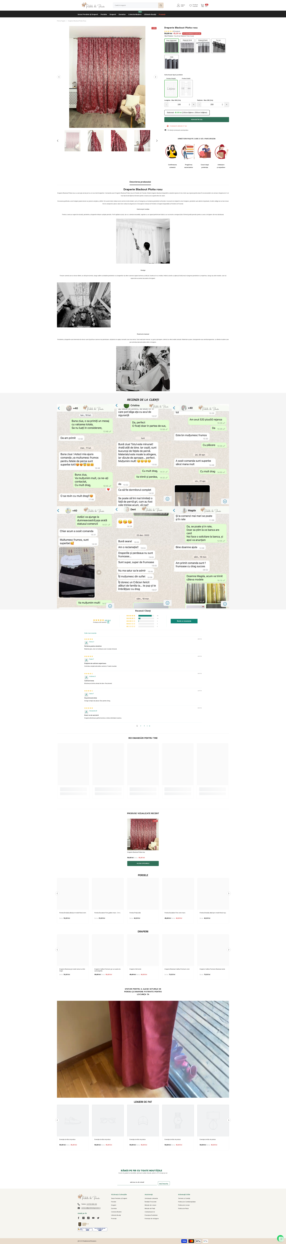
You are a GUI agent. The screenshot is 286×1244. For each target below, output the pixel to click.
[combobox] (135, 5)
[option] (107, 77)
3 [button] (144, 726)
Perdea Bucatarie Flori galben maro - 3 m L (107, 913)
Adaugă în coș (196, 119)
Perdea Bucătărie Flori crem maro (175, 913)
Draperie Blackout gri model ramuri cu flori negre (72, 970)
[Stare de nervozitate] (98, 1218)
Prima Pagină (61, 21)
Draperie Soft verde (135, 969)
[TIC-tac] (88, 1218)
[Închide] (42, 1229)
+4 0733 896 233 (91, 1204)
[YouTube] (93, 1218)
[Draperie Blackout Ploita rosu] (143, 834)
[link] (85, 455)
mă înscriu (163, 1184)
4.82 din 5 (108, 620)
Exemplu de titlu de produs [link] (67, 1139)
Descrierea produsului (140, 182)
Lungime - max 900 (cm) (172, 100)
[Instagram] (83, 1218)
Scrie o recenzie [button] (184, 621)
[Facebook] (78, 1218)
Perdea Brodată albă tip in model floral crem (72, 913)
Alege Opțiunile (143, 863)
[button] (59, 77)
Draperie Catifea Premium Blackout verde (212, 969)
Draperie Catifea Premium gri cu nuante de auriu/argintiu (107, 970)
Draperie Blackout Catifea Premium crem (177, 969)
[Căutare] (138, 5)
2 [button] (140, 726)
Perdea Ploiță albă (135, 913)
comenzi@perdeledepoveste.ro (90, 1208)
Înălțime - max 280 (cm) (205, 100)
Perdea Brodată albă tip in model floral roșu (213, 913)
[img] (88, 639)
